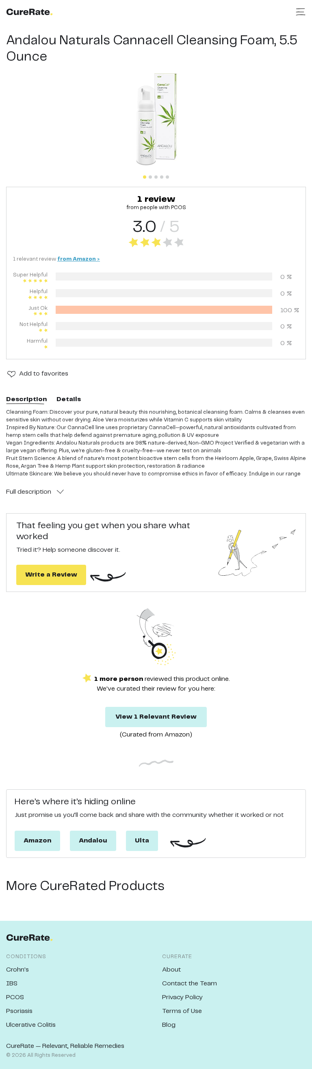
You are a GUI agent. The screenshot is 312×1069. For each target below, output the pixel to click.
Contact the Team (189, 983)
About (171, 970)
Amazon (37, 841)
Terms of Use (182, 1011)
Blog (169, 1025)
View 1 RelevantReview (156, 717)
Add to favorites (43, 374)
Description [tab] (26, 399)
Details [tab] (68, 399)
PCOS (15, 997)
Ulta (142, 841)
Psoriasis (19, 1011)
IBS (11, 983)
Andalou (93, 841)
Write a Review (51, 575)
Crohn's (17, 970)
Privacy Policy (182, 997)
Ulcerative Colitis (31, 1025)
